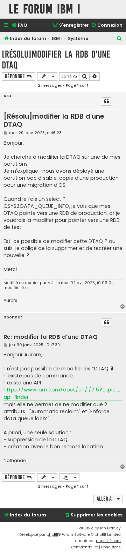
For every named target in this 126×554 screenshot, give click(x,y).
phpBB (52, 534)
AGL (8, 96)
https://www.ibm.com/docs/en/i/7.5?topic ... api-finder (62, 393)
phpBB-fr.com (108, 540)
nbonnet (13, 317)
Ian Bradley (110, 528)
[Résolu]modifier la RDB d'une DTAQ (56, 60)
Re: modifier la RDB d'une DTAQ (51, 337)
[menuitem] (19, 25)
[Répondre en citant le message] (106, 101)
